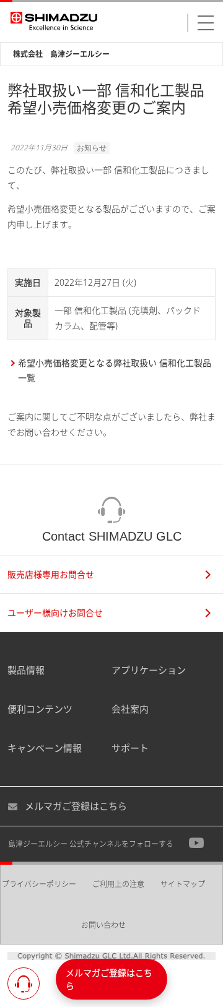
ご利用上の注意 (118, 884)
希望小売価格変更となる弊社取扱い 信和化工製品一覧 (114, 370)
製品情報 (26, 670)
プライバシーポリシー (39, 884)
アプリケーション (149, 670)
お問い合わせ (103, 925)
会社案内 (130, 709)
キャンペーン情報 (44, 748)
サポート (130, 748)
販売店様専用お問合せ (50, 574)
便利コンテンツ (39, 709)
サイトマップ (182, 884)
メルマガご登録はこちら (76, 806)
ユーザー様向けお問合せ (55, 613)
